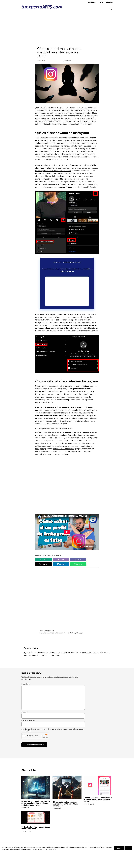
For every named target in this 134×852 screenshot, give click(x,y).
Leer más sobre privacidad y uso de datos (44, 849)
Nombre (24, 712)
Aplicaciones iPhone (61, 633)
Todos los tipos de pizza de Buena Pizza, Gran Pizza (35, 828)
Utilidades (79, 633)
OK (128, 848)
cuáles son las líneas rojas (63, 449)
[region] (67, 847)
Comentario (25, 684)
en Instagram (41, 140)
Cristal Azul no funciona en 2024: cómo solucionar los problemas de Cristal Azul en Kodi (35, 803)
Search (111, 8)
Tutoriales (72, 633)
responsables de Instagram (81, 391)
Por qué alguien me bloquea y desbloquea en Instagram (53, 428)
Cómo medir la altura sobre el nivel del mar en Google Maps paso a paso (65, 804)
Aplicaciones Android (47, 633)
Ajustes (119, 848)
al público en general (83, 124)
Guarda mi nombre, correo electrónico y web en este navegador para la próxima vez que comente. (54, 729)
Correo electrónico (28, 720)
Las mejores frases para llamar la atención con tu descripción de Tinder (98, 799)
